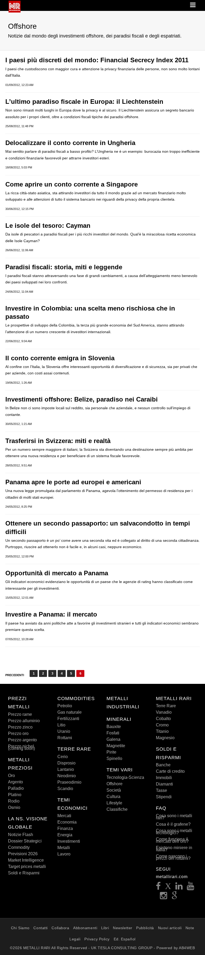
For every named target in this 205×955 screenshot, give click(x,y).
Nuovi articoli (170, 928)
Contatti (40, 928)
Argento (15, 782)
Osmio (14, 807)
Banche (163, 765)
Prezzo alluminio (24, 720)
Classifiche (117, 809)
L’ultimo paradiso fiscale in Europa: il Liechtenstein (84, 101)
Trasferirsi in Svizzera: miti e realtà (58, 440)
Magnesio (165, 737)
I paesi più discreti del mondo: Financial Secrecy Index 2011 (96, 60)
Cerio (62, 756)
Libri (105, 928)
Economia (67, 822)
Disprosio (66, 763)
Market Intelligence (26, 860)
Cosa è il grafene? (173, 824)
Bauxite (114, 726)
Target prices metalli (27, 866)
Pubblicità (145, 928)
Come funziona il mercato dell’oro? (172, 840)
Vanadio (164, 712)
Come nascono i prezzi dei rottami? (173, 857)
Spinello (114, 758)
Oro (11, 775)
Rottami (64, 737)
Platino (14, 794)
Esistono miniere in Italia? (174, 848)
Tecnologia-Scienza (125, 777)
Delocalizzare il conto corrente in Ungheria (70, 142)
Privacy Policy (97, 939)
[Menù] (193, 5)
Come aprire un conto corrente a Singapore (71, 184)
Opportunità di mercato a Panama (56, 573)
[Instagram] (163, 897)
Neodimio (66, 776)
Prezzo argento (22, 740)
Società (114, 790)
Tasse (161, 790)
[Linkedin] (179, 887)
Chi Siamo (20, 928)
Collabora (60, 928)
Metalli (63, 847)
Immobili (164, 777)
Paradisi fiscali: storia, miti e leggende (63, 267)
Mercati (64, 815)
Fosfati (113, 733)
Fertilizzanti (68, 718)
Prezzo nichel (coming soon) (21, 747)
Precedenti (14, 675)
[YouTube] (190, 887)
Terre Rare (166, 706)
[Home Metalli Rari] (15, 11)
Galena (113, 739)
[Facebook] (158, 887)
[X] (168, 887)
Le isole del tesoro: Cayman (47, 225)
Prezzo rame (20, 714)
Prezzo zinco (20, 727)
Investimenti (68, 841)
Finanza (65, 828)
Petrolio (64, 706)
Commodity (19, 847)
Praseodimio (69, 782)
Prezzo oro (18, 733)
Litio (61, 725)
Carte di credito (170, 771)
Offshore (115, 784)
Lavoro (63, 854)
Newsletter (122, 928)
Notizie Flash (20, 834)
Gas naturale (69, 712)
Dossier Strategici (25, 841)
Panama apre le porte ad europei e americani (73, 482)
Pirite (111, 752)
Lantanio (65, 769)
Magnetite (116, 745)
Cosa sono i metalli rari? (174, 816)
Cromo (162, 725)
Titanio (162, 731)
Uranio (63, 731)
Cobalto (163, 718)
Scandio (65, 788)
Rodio (13, 801)
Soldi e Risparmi (24, 873)
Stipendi (164, 797)
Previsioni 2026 (23, 853)
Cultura (113, 796)
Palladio (16, 788)
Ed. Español (125, 939)
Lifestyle (114, 803)
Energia (64, 835)
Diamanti (164, 784)
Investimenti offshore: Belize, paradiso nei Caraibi (81, 399)
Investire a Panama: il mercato (51, 614)
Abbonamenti (85, 928)
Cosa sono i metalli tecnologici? (174, 831)
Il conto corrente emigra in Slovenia (60, 358)
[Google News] (174, 897)
